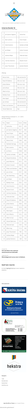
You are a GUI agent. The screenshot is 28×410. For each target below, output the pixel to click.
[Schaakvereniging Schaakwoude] (14, 21)
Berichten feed (5, 381)
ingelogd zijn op (10, 268)
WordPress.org (5, 385)
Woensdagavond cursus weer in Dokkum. (13, 257)
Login (3, 378)
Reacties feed (4, 383)
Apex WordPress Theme (9, 403)
